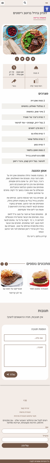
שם (46, 427)
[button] (47, 9)
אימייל (45, 436)
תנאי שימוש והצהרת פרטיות (25, 416)
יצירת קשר (25, 408)
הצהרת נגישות (25, 412)
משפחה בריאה (39, 17)
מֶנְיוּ (25, 400)
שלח (12, 374)
